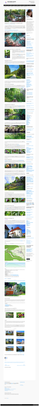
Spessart (27, 123)
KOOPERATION (25, 6)
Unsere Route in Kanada (29, 165)
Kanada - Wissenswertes (28, 161)
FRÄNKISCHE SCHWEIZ (28, 232)
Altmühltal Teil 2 (28, 80)
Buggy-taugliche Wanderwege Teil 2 (29, 69)
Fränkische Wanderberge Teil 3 (29, 93)
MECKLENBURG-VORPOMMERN (29, 222)
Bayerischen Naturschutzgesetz (8, 175)
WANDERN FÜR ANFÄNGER (7, 388)
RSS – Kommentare (21, 385)
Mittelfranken (11, 362)
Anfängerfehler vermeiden (29, 151)
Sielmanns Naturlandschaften (29, 241)
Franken (6, 362)
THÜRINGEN (27, 225)
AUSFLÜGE (14, 5)
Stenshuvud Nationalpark (28, 141)
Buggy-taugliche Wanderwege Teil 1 (29, 68)
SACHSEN (27, 224)
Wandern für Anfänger (28, 52)
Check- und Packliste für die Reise (29, 180)
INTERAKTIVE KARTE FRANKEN (30, 111)
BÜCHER (27, 5)
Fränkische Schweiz (28, 120)
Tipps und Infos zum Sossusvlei (29, 179)
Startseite (6, 5)
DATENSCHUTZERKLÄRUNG (17, 6)
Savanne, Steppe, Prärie (28, 240)
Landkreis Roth (8, 362)
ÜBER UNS (6, 6)
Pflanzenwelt (17, 362)
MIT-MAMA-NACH (11, 1)
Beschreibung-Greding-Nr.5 (16, 275)
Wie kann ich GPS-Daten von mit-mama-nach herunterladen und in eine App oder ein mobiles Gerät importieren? (30, 61)
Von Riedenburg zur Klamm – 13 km (9, 351)
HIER (23, 354)
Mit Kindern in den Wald (28, 130)
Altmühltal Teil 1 (28, 79)
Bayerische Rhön (28, 116)
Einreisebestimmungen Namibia (29, 178)
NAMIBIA (33, 203)
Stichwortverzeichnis (28, 152)
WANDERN (17, 5)
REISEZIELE (11, 5)
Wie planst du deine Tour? (29, 56)
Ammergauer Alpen (28, 115)
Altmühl (20, 55)
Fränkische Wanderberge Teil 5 (29, 94)
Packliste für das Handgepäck (29, 198)
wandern (20, 362)
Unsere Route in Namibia (29, 190)
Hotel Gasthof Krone (7, 305)
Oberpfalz (27, 87)
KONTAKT (22, 6)
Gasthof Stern (6, 304)
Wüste (27, 239)
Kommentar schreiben (13, 24)
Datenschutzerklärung (20, 404)
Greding (8, 208)
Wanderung (22, 362)
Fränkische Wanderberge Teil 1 (29, 92)
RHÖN (27, 234)
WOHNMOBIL (30, 5)
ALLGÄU (27, 229)
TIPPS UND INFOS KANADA (29, 145)
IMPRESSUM (12, 6)
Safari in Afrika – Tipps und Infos (29, 181)
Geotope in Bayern (28, 242)
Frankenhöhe (27, 119)
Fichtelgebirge (27, 118)
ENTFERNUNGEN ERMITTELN (7, 389)
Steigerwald (27, 124)
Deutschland (27, 202)
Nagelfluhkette (28, 122)
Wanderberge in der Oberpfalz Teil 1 (30, 99)
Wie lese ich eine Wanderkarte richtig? (30, 53)
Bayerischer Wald (28, 117)
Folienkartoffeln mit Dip (29, 249)
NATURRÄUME (24, 5)
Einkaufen (27, 147)
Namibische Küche (28, 177)
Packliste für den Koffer (28, 197)
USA (29, 205)
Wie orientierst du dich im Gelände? (30, 55)
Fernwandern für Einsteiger (29, 45)
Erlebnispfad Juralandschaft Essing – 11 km (20, 352)
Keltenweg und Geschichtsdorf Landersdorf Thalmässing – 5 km (20, 337)
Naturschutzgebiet (14, 362)
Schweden (30, 204)
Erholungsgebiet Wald (28, 129)
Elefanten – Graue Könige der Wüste (30, 191)
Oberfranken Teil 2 (28, 86)
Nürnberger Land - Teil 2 (28, 84)
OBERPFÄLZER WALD (28, 233)
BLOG (8, 5)
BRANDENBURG (28, 221)
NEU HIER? (9, 6)
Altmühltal (27, 114)
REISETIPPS (20, 5)
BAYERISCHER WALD (28, 230)
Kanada (30, 203)
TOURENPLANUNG (6, 390)
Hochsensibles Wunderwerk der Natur (30, 128)
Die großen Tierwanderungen (29, 193)
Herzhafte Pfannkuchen (28, 251)
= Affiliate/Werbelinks (28, 37)
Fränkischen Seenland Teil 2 (28, 81)
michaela (9, 24)
